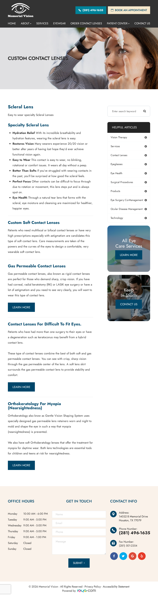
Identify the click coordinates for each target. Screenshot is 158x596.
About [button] (25, 23)
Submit (78, 563)
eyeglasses (117, 164)
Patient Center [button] (117, 23)
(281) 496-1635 (134, 533)
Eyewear (59, 23)
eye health (116, 173)
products (115, 191)
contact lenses (119, 155)
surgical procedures (122, 182)
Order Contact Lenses (86, 23)
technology (117, 218)
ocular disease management (127, 209)
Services (42, 23)
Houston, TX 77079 (133, 518)
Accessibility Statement (116, 587)
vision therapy (119, 137)
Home (12, 23)
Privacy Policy (93, 587)
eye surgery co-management (127, 200)
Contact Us (142, 23)
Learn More (21, 307)
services (115, 146)
